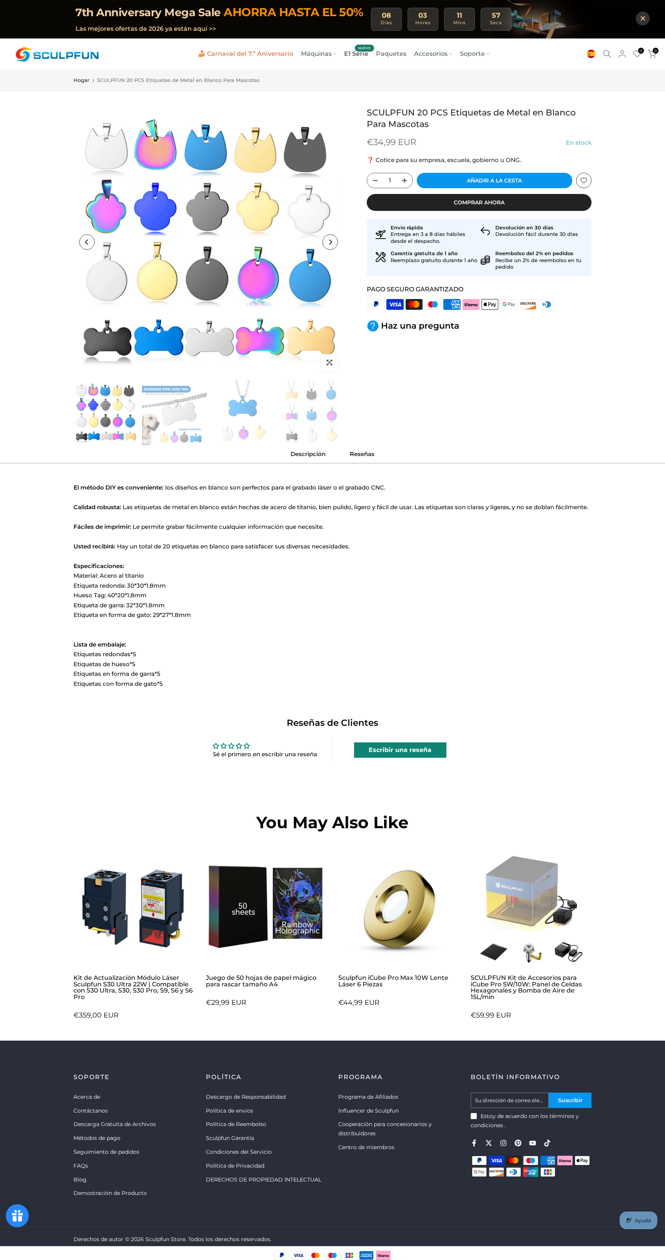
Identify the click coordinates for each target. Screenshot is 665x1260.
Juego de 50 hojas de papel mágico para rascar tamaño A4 (261, 981)
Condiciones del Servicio (239, 1151)
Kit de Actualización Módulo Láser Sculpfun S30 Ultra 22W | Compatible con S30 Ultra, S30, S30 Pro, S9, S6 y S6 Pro (133, 987)
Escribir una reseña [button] (400, 750)
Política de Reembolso (236, 1124)
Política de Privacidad (235, 1165)
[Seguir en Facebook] (474, 1143)
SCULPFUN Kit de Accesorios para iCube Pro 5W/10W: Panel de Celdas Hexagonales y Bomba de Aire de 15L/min (526, 987)
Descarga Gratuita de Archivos (115, 1124)
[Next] (330, 242)
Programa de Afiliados (368, 1096)
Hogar (81, 80)
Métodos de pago (97, 1138)
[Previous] (87, 242)
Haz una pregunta (420, 326)
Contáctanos (91, 1110)
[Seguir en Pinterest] (518, 1143)
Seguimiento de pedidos (106, 1151)
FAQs (81, 1165)
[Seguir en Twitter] (488, 1143)
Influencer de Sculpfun (368, 1110)
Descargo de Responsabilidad (246, 1096)
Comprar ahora (479, 202)
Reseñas (362, 454)
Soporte (472, 53)
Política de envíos (229, 1110)
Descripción (308, 454)
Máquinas (316, 53)
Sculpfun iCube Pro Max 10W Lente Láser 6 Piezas (393, 981)
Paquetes (391, 53)
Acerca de (87, 1096)
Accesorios (431, 53)
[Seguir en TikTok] (547, 1143)
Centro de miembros (366, 1147)
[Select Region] (591, 54)
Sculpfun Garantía (230, 1138)
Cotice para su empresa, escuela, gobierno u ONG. (448, 160)
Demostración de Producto (110, 1193)
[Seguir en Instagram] (503, 1143)
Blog (80, 1179)
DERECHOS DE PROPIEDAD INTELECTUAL (263, 1179)
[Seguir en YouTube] (532, 1143)
